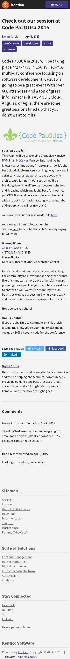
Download (8, 514)
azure (47, 43)
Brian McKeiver (18, 160)
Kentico (23, 652)
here (54, 215)
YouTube (7, 610)
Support (7, 523)
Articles (7, 500)
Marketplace (10, 528)
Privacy (10, 657)
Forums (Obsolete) (14, 532)
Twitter (37, 348)
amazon (9, 49)
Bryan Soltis (10, 36)
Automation (10, 576)
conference (11, 43)
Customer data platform (18, 571)
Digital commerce (14, 566)
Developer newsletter (16, 627)
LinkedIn (13, 354)
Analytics (8, 580)
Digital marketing (14, 562)
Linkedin (7, 619)
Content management (17, 557)
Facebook (57, 348)
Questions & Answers (16, 509)
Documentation (12, 518)
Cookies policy (27, 657)
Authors (7, 504)
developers (31, 43)
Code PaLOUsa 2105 (15, 248)
